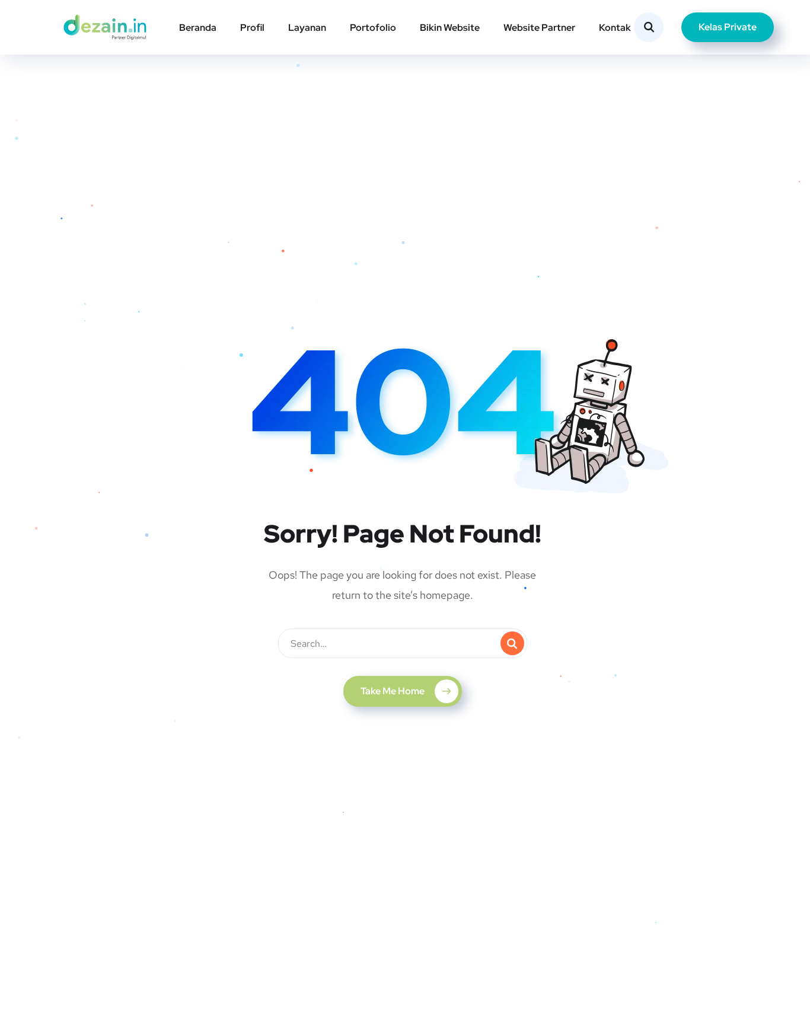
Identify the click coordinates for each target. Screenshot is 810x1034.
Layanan (307, 27)
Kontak (615, 27)
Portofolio (373, 27)
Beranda (197, 27)
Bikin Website (450, 27)
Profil (252, 27)
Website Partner (539, 27)
